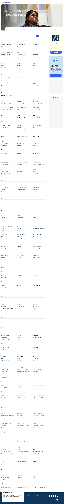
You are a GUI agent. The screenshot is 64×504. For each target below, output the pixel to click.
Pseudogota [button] (19, 375)
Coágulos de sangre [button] (36, 109)
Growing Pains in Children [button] (6, 206)
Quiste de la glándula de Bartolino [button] (39, 385)
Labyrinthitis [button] (19, 285)
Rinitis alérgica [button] (3, 403)
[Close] (23, 491)
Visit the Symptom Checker (55, 75)
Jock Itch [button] (2, 267)
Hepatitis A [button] (3, 224)
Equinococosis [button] (35, 171)
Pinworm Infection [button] (36, 358)
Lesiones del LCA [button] (4, 287)
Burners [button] (18, 85)
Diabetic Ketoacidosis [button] (21, 134)
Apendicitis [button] (34, 63)
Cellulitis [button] (2, 101)
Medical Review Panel (35, 495)
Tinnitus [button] (34, 447)
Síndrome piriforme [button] (20, 423)
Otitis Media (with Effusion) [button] (6, 339)
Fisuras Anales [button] (35, 191)
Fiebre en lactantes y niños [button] (21, 189)
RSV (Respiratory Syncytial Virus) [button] (22, 403)
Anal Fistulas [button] (35, 61)
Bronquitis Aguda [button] (4, 85)
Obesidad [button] (3, 330)
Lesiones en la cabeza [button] (21, 287)
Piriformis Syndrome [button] (5, 360)
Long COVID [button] (19, 289)
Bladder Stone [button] (35, 77)
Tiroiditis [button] (18, 449)
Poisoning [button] (34, 362)
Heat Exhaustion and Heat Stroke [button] (7, 219)
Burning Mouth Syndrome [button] (37, 85)
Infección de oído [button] (20, 248)
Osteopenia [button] (19, 335)
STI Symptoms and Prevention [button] (38, 427)
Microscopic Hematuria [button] (37, 306)
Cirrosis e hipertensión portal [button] (22, 107)
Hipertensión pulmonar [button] (37, 234)
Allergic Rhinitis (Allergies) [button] (21, 54)
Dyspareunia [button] (19, 145)
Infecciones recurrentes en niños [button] (7, 253)
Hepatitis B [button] (34, 224)
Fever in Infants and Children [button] (22, 187)
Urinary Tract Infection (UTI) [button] (22, 461)
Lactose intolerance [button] (36, 285)
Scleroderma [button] (19, 413)
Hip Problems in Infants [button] (37, 230)
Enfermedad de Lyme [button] (36, 162)
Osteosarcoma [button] (4, 337)
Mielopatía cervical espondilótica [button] (7, 308)
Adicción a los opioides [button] (21, 48)
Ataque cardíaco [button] (35, 67)
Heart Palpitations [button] (20, 217)
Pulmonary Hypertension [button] (5, 377)
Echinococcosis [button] (4, 155)
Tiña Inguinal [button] (19, 447)
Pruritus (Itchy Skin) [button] (4, 375)
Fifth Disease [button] (3, 191)
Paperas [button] (18, 349)
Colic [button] (2, 115)
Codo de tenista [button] (4, 113)
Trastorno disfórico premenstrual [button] (7, 453)
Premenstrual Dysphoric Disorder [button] (23, 369)
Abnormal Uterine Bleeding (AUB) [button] (7, 44)
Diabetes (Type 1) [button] (20, 131)
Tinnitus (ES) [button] (3, 449)
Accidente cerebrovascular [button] (6, 46)
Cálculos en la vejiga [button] (20, 95)
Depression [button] (35, 129)
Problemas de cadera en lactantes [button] (23, 371)
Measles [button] (2, 304)
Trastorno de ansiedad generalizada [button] (39, 451)
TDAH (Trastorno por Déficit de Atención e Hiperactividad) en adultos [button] (22, 441)
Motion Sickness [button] (35, 310)
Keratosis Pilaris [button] (19, 275)
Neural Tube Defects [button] (36, 320)
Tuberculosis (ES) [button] (36, 453)
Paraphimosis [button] (3, 351)
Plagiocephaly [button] (19, 360)
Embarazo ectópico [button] (36, 157)
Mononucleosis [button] (4, 310)
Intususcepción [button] (35, 259)
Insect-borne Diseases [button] (37, 253)
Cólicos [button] (18, 115)
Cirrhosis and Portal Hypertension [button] (7, 107)
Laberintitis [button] (3, 285)
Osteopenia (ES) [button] (35, 335)
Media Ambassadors (43, 495)
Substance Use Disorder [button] (37, 432)
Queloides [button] (3, 385)
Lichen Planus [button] (35, 287)
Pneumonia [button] (3, 362)
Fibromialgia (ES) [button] (36, 187)
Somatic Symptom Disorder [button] (38, 425)
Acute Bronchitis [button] (35, 46)
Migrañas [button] (34, 308)
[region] (13, 496)
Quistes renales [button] (19, 387)
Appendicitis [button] (19, 65)
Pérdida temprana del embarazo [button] (38, 354)
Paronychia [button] (19, 351)
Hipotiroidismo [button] (19, 236)
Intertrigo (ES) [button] (19, 257)
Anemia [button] (2, 63)
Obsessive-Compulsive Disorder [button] (38, 330)
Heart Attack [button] (3, 217)
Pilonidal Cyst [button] (19, 358)
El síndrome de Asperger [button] (21, 157)
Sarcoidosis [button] (35, 411)
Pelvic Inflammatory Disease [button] (38, 351)
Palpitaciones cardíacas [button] (5, 347)
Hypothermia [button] (35, 238)
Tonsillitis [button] (34, 449)
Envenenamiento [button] (20, 171)
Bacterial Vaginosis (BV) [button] (5, 77)
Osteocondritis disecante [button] (5, 335)
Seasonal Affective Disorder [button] (37, 413)
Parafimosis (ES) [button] (35, 349)
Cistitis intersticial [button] (36, 107)
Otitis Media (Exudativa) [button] (37, 337)
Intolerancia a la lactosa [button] (37, 257)
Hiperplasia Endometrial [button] (21, 234)
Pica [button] (33, 356)
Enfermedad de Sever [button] (21, 164)
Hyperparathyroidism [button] (5, 238)
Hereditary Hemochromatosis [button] (6, 226)
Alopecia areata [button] (35, 54)
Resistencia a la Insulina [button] (21, 397)
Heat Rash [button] (18, 219)
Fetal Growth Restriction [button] (5, 187)
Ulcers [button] (2, 461)
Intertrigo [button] (3, 257)
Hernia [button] (18, 226)
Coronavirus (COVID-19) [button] (21, 117)
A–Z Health (21, 2)
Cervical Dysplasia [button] (36, 101)
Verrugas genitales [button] (4, 475)
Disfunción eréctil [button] (36, 136)
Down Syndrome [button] (36, 143)
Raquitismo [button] (3, 395)
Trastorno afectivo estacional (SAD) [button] (23, 451)
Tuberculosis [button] (19, 453)
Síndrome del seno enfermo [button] (6, 423)
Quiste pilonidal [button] (4, 387)
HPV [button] (33, 236)
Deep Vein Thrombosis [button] (37, 125)
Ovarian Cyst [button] (19, 339)
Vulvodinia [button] (34, 477)
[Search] (56, 2)
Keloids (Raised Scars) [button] (5, 275)
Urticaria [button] (34, 461)
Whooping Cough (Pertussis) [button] (22, 487)
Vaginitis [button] (18, 473)
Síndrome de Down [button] (20, 421)
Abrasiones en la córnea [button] (21, 44)
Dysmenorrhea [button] (4, 145)
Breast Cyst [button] (19, 82)
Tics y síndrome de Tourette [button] (6, 447)
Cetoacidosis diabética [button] (21, 103)
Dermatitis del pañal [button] (4, 131)
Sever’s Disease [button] (19, 415)
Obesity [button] (18, 330)
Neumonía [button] (19, 320)
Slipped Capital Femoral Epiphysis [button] (23, 425)
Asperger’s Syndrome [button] (5, 67)
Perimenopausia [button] (20, 356)
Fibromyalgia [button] (3, 189)
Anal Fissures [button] (19, 61)
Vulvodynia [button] (3, 479)
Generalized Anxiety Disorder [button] (38, 201)
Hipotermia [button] (3, 236)
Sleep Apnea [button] (3, 425)
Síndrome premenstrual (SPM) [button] (38, 423)
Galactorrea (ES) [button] (4, 201)
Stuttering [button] (3, 432)
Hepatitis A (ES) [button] (19, 224)
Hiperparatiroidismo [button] (4, 234)
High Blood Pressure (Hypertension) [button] (39, 228)
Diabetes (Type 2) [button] (36, 131)
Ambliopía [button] (34, 56)
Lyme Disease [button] (35, 289)
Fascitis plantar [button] (3, 183)
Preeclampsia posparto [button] (37, 367)
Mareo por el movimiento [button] (21, 299)
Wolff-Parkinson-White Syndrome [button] (39, 487)
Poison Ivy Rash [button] (19, 362)
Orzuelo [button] (18, 333)
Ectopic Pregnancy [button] (20, 155)
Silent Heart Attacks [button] (4, 421)
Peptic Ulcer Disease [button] (5, 354)
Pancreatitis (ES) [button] (35, 347)
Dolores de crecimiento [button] (21, 143)
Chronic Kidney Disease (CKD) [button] (38, 103)
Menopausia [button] (3, 306)
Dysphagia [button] (34, 145)
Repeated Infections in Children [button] (38, 395)
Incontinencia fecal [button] (4, 246)
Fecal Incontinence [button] (20, 183)
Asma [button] (34, 65)
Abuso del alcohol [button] (36, 44)
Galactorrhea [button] (19, 201)
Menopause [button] (35, 304)
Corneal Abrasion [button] (4, 117)
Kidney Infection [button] (4, 277)
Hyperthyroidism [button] (20, 238)
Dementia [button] (34, 127)
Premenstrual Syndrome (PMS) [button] (38, 369)
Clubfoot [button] (18, 109)
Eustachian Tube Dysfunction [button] (38, 173)
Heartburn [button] (34, 217)
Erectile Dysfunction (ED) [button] (5, 173)
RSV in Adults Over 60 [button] (36, 403)
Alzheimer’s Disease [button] (20, 56)
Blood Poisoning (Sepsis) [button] (5, 82)
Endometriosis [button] (19, 160)
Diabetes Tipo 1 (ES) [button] (4, 134)
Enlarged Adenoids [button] (4, 171)
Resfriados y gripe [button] (4, 397)
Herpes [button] (2, 228)
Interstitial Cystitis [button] (20, 255)
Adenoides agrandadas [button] (5, 48)
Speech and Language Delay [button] (22, 427)
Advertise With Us (24, 495)
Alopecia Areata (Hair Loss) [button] (6, 56)
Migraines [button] (18, 308)
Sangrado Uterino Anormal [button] (6, 411)
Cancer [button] (34, 95)
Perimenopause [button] (4, 356)
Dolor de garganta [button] (4, 143)
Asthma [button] (18, 67)
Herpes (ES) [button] (19, 228)
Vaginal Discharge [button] (4, 473)
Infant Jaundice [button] (4, 248)
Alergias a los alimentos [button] (5, 54)
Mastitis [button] (34, 299)
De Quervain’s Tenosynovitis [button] (6, 125)
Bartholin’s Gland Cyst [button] (21, 77)
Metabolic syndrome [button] (20, 306)
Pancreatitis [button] (19, 347)
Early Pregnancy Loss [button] (36, 153)
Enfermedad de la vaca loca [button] (22, 162)
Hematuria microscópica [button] (37, 219)
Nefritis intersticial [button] (4, 320)
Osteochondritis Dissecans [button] (37, 333)
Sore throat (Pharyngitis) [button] (5, 427)
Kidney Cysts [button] (35, 275)
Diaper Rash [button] (35, 134)
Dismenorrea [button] (19, 139)
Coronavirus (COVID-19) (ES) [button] (38, 117)
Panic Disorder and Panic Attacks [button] (7, 349)
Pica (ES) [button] (2, 358)
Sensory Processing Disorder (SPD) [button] (7, 415)
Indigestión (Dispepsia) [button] (37, 246)
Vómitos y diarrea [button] (20, 477)
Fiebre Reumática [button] (36, 189)
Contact (29, 495)
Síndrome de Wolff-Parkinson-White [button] (39, 421)
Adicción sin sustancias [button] (37, 48)
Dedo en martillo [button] (20, 125)
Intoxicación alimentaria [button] (5, 259)
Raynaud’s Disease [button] (20, 395)
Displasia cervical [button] (36, 139)
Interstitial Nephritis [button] (36, 255)
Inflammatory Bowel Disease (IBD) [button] (23, 253)
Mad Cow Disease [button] (4, 299)
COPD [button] (34, 115)
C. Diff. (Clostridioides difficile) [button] (6, 95)
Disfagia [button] (2, 136)
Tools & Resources (35, 2)
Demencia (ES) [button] (19, 127)
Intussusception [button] (19, 259)
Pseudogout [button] (35, 375)
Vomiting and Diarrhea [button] (5, 477)
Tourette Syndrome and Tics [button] (6, 451)
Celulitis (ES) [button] (19, 101)
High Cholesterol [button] (20, 230)
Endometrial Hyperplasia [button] (5, 160)
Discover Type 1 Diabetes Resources (55, 52)
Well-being (27, 2)
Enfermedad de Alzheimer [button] (6, 162)
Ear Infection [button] (19, 153)
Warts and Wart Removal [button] (5, 487)
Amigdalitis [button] (3, 61)
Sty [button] (17, 432)
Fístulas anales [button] (19, 191)
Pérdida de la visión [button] (20, 354)
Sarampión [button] (19, 411)
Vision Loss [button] (35, 475)
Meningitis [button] (19, 304)
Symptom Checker (43, 2)
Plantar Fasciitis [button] (35, 360)
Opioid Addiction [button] (4, 333)
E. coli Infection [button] (4, 153)
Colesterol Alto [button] (35, 113)
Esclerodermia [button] (19, 173)
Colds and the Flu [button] (20, 113)
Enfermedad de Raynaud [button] (5, 164)
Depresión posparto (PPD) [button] (21, 129)
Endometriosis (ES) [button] (36, 160)
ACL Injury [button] (19, 46)
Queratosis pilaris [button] (20, 385)
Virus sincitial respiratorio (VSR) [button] (22, 475)
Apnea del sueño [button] (4, 65)
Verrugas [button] (34, 473)
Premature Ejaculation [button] (5, 369)
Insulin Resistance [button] (4, 255)
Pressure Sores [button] (4, 371)
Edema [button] (34, 155)
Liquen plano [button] (3, 289)
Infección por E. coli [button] (36, 248)
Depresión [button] (3, 129)
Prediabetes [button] (3, 367)
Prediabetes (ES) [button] (20, 367)
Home (6, 26)
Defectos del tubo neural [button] (5, 127)
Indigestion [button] (19, 246)
